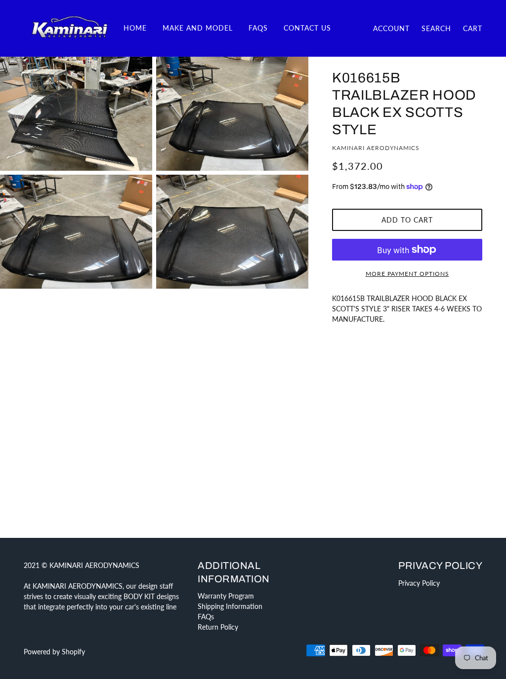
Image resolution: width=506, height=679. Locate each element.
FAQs (206, 616)
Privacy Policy (419, 583)
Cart (472, 28)
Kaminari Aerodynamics (376, 147)
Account (391, 28)
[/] (70, 27)
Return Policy (218, 627)
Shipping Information (230, 606)
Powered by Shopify (54, 651)
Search (436, 28)
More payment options (407, 273)
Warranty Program (226, 596)
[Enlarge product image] (76, 114)
